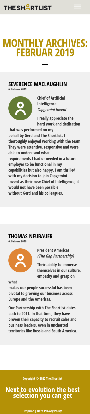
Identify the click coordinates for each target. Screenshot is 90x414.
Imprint (29, 411)
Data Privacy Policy (49, 411)
